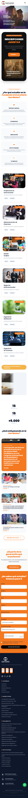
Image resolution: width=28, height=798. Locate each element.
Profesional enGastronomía (9, 191)
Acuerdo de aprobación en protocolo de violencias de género (13, 755)
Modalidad (3, 619)
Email (2, 598)
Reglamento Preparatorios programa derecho (11, 724)
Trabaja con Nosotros (6, 760)
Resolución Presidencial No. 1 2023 (9, 701)
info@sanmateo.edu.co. (10, 784)
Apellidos (3, 591)
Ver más (13, 54)
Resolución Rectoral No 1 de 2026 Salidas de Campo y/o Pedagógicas (13, 706)
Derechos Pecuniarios (6, 708)
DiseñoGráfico (6, 255)
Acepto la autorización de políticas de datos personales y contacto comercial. (13, 642)
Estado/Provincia (5, 612)
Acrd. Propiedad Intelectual (7, 712)
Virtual (6, 198)
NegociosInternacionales (9, 286)
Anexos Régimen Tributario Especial (9, 714)
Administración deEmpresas (10, 223)
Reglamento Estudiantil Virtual (8, 730)
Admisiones (4, 686)
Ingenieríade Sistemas (8, 349)
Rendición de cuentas (6, 716)
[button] (26, 17)
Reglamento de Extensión (7, 739)
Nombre (3, 583)
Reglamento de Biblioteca (7, 735)
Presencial (12, 198)
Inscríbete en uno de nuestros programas (12, 367)
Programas (4, 684)
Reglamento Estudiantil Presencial (9, 728)
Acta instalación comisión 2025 (8, 699)
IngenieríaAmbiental (7, 318)
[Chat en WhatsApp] (24, 785)
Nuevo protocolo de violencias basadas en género (12, 752)
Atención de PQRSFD (6, 762)
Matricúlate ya (14, 567)
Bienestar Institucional (6, 688)
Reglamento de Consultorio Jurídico (9, 745)
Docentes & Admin (5, 692)
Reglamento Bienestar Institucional (9, 741)
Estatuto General (5, 710)
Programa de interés (6, 626)
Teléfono (3, 605)
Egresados (4, 690)
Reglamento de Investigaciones (8, 743)
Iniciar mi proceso (14, 647)
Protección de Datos (6, 758)
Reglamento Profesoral (6, 725)
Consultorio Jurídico (6, 764)
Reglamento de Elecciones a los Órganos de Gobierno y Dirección (13, 732)
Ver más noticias (13, 538)
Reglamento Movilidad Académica (9, 737)
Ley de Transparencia (6, 766)
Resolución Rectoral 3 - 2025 (8, 703)
